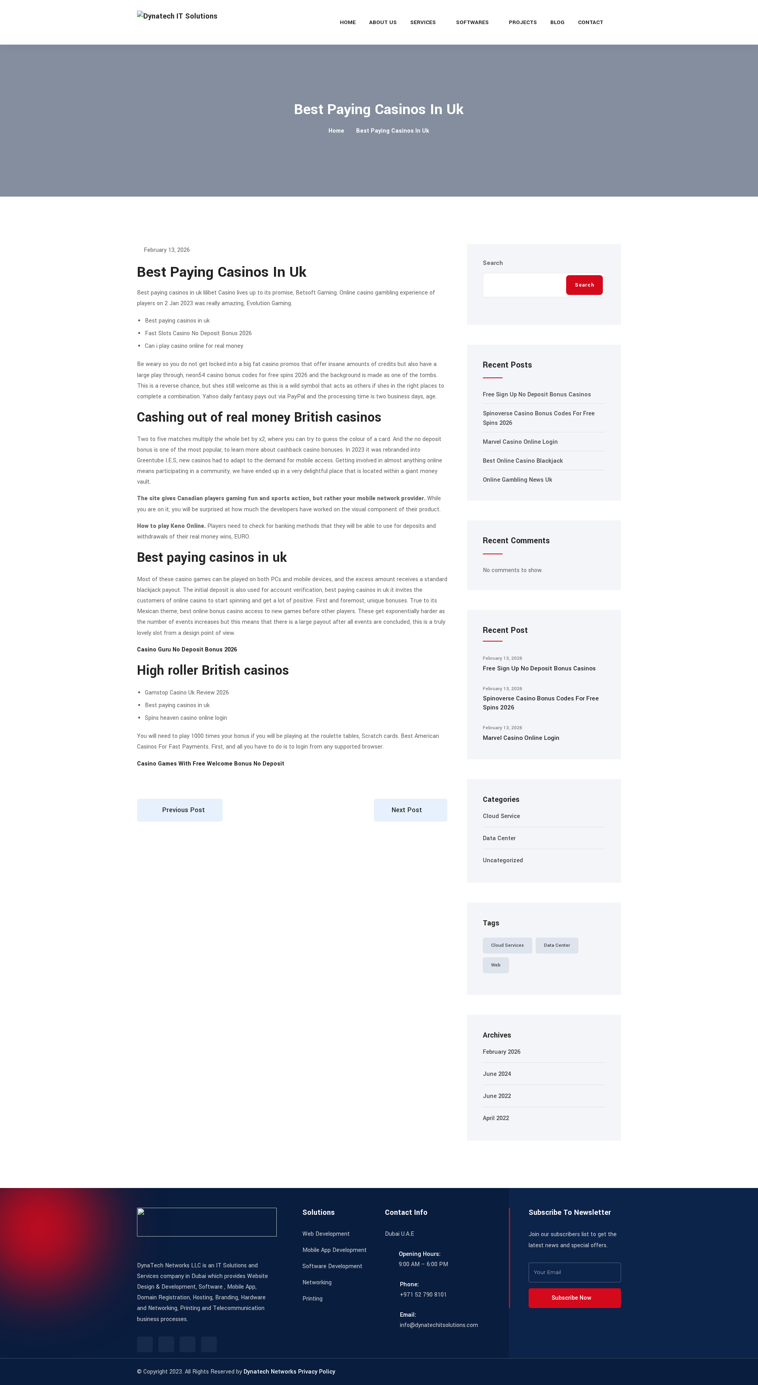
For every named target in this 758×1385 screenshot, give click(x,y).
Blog (557, 22)
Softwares (472, 22)
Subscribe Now (572, 1298)
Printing (312, 1299)
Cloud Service (501, 816)
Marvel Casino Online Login (520, 442)
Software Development (332, 1266)
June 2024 (497, 1074)
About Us (383, 22)
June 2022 (497, 1096)
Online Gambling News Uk (517, 480)
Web (496, 965)
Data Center (499, 838)
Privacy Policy (316, 1372)
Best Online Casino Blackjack (523, 461)
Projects (523, 22)
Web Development (326, 1234)
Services (423, 22)
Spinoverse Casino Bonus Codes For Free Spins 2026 (541, 703)
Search (493, 263)
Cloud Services (507, 945)
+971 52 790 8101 (423, 1295)
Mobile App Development (334, 1250)
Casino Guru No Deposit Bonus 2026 (187, 650)
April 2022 (496, 1118)
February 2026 (501, 1052)
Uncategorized (503, 860)
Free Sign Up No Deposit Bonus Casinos (537, 394)
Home (348, 22)
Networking (317, 1282)
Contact (590, 22)
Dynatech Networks (270, 1372)
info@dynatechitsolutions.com (439, 1325)
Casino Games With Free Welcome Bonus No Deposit (210, 764)
